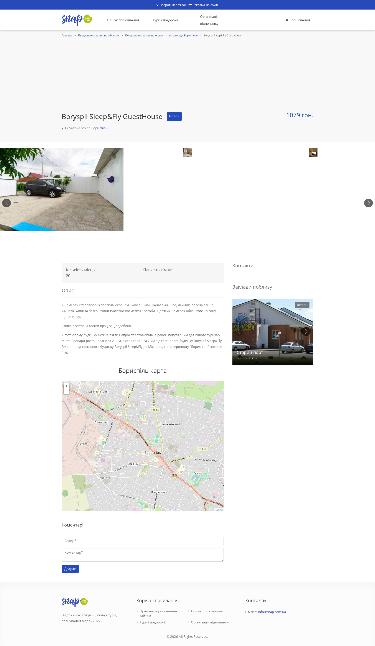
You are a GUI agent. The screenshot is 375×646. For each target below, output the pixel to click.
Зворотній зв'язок (172, 5)
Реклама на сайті (205, 5)
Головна (67, 35)
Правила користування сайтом (158, 613)
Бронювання (299, 20)
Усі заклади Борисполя (183, 35)
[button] (368, 203)
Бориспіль (99, 128)
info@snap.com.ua (272, 612)
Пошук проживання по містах (144, 35)
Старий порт (250, 352)
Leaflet (219, 509)
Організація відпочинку (209, 20)
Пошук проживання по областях (98, 35)
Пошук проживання (123, 20)
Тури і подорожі (165, 20)
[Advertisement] (187, 71)
